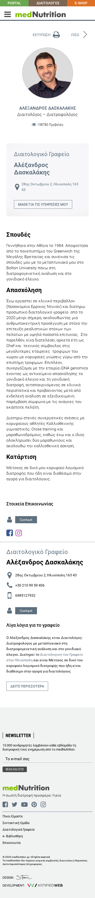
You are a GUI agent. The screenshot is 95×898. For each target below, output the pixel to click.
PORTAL (14, 3)
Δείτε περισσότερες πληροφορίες (22, 864)
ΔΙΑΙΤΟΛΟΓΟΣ (48, 3)
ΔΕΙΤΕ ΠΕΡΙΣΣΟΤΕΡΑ (27, 686)
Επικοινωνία (12, 843)
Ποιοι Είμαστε (13, 816)
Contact (26, 520)
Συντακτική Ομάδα (16, 823)
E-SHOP (81, 3)
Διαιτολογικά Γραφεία (18, 829)
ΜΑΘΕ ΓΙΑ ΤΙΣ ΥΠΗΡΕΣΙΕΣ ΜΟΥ (43, 204)
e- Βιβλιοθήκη (13, 836)
